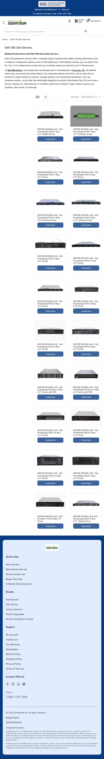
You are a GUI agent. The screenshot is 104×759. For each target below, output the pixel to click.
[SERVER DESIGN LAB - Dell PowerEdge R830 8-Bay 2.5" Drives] (86, 417)
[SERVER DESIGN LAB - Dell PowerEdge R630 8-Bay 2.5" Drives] (50, 288)
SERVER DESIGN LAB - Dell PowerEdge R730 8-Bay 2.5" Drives (49, 346)
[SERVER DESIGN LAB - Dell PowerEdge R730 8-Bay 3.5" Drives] (86, 331)
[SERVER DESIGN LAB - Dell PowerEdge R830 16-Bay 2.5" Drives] (50, 417)
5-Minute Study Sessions (19, 583)
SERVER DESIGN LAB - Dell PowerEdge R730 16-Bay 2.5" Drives (85, 303)
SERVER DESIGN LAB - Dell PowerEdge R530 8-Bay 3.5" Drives (49, 258)
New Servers (12, 564)
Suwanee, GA (78, 70)
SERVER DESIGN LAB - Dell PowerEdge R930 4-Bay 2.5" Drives (85, 475)
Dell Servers (12, 599)
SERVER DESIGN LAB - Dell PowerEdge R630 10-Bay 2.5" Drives (85, 260)
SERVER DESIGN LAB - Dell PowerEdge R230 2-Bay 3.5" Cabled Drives (49, 131)
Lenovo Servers (14, 609)
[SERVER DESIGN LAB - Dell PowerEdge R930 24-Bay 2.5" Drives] (50, 460)
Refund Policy (13, 654)
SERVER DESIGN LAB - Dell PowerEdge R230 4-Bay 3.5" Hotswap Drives (85, 131)
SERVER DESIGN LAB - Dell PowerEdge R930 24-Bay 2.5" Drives (49, 475)
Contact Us (12, 639)
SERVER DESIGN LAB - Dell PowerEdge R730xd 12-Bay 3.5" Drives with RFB (50, 389)
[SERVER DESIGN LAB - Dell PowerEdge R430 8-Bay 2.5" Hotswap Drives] (86, 202)
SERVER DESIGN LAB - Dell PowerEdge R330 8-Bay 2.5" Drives (85, 174)
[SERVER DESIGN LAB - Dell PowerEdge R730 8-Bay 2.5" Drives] (50, 331)
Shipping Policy (14, 659)
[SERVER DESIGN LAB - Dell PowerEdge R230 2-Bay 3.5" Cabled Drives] (50, 116)
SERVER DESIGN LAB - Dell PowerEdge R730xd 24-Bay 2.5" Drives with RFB (86, 389)
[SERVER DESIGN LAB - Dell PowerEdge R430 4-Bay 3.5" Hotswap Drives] (50, 202)
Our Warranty (13, 644)
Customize (50, 139)
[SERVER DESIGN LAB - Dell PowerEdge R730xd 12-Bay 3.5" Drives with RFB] (50, 374)
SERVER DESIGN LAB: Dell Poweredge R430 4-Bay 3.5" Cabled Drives (85, 518)
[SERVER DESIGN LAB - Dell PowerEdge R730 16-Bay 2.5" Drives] (86, 288)
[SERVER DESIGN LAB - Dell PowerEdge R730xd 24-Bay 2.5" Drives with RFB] (86, 374)
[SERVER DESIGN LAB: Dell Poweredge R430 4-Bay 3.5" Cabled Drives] (86, 503)
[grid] (38, 97)
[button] (4, 22)
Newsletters (12, 649)
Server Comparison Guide (19, 619)
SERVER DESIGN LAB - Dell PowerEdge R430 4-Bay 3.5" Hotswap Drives (49, 217)
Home (4, 39)
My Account (12, 634)
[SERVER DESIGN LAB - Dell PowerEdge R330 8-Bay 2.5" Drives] (86, 159)
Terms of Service (15, 668)
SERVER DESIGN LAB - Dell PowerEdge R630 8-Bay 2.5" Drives (49, 303)
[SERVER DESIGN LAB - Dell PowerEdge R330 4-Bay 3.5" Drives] (50, 159)
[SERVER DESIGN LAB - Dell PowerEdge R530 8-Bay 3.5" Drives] (50, 244)
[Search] (85, 31)
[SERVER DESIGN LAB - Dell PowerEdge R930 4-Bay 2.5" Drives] (86, 460)
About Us (65, 10)
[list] (46, 97)
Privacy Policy (13, 663)
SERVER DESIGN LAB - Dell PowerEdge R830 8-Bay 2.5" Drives (85, 432)
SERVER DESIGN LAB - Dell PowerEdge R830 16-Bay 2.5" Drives (49, 432)
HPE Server (12, 604)
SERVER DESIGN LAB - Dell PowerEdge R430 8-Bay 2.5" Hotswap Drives (85, 217)
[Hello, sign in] (69, 21)
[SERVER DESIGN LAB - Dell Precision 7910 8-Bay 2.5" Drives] (50, 503)
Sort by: (75, 97)
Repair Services (14, 579)
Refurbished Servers (16, 569)
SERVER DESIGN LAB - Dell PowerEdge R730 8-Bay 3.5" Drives (85, 346)
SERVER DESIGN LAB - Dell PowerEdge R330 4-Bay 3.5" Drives (49, 174)
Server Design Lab (15, 574)
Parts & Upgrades (15, 614)
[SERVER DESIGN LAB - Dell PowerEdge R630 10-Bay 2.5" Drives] (86, 245)
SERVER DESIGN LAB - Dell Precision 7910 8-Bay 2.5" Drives (49, 518)
